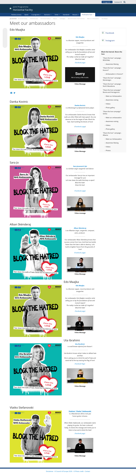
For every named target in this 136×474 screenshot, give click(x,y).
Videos (107, 104)
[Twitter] (14, 92)
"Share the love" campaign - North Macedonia (112, 85)
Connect (117, 2)
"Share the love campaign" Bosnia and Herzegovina (112, 91)
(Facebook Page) (80, 364)
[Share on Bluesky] (4, 30)
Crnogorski (107, 2)
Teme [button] (56, 15)
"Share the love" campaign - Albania (112, 134)
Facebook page (80, 127)
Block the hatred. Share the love (111, 53)
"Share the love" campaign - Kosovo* (112, 69)
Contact (87, 471)
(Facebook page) (80, 191)
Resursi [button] (74, 15)
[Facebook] (11, 92)
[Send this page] (4, 45)
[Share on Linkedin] (4, 41)
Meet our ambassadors (113, 118)
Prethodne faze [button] (87, 15)
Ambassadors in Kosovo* (114, 74)
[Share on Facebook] (4, 38)
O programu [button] (35, 15)
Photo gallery (110, 108)
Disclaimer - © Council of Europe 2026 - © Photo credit (65, 471)
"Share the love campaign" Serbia (112, 112)
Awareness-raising (111, 100)
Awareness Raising (111, 64)
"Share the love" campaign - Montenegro (112, 79)
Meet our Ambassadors (113, 96)
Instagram (110, 40)
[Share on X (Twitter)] (4, 34)
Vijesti (26, 15)
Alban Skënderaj (80, 228)
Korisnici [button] (47, 15)
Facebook (110, 33)
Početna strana (16, 15)
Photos (108, 150)
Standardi (66, 15)
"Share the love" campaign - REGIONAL (112, 59)
